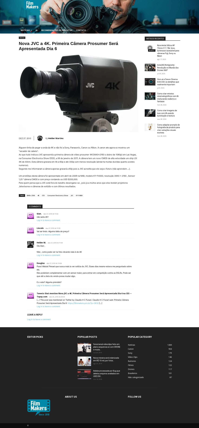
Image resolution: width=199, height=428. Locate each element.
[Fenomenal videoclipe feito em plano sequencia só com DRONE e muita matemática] (84, 347)
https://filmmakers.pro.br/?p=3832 (83, 303)
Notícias (22, 38)
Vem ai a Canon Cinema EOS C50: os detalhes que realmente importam (168, 82)
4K (38, 195)
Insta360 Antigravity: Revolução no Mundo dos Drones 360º (168, 67)
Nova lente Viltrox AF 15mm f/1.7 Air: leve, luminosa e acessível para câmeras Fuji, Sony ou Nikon (168, 50)
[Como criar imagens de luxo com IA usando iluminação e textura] (150, 113)
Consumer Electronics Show (57, 195)
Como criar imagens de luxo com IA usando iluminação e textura (167, 113)
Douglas (41, 263)
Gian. (39, 213)
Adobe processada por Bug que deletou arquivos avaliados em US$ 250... (106, 373)
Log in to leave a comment (48, 220)
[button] (177, 30)
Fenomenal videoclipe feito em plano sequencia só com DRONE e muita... (106, 347)
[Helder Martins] (41, 138)
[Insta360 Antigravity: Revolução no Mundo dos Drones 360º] (150, 67)
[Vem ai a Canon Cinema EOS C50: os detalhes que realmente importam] (150, 82)
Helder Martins (55, 138)
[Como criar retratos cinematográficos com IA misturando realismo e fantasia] (150, 96)
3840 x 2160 (31, 195)
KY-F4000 (79, 195)
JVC (72, 195)
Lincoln (40, 228)
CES (43, 195)
